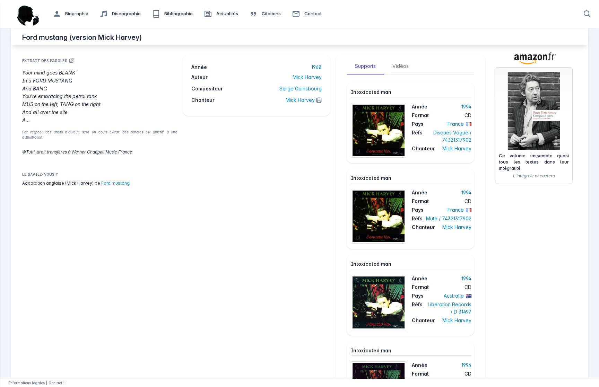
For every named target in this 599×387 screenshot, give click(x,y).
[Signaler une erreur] (71, 60)
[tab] (365, 66)
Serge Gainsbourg (300, 88)
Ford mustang (115, 183)
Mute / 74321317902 (448, 218)
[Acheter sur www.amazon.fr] (534, 58)
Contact (55, 383)
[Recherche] (587, 14)
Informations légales (26, 383)
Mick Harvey (307, 77)
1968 (316, 67)
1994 (466, 106)
